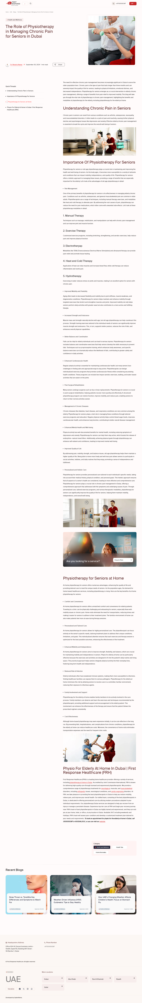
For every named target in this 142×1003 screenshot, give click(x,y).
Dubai (46, 979)
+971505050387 (121, 3)
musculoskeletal (126, 788)
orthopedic (81, 791)
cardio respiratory (117, 791)
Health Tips (119, 847)
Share (60, 65)
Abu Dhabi (72, 979)
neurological (105, 788)
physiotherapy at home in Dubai (81, 782)
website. (102, 821)
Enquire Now (119, 560)
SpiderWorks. (18, 997)
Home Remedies (101, 852)
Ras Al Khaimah (97, 979)
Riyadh (118, 979)
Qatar (46, 987)
